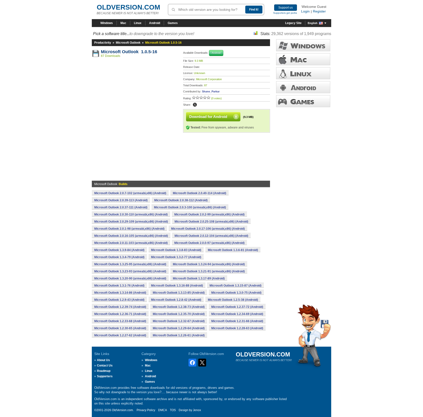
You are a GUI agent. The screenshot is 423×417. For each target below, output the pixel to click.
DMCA (162, 410)
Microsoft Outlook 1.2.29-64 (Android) (179, 328)
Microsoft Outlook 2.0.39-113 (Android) (121, 200)
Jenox (197, 410)
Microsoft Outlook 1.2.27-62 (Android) (120, 335)
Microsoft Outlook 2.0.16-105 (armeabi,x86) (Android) (131, 236)
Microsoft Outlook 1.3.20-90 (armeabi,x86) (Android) (130, 278)
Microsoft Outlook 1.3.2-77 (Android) (176, 257)
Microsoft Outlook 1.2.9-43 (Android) (119, 300)
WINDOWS (303, 45)
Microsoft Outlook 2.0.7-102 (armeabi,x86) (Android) (130, 193)
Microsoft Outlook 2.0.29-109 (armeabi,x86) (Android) (131, 221)
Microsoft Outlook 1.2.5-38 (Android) (233, 300)
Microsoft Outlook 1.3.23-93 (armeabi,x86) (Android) (130, 271)
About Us (103, 360)
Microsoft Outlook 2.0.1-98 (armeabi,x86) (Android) (129, 228)
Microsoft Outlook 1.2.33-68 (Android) (120, 321)
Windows (106, 23)
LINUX (303, 73)
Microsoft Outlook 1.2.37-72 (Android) (237, 307)
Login (305, 11)
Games (173, 23)
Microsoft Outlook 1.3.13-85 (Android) (179, 292)
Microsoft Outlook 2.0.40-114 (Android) (199, 193)
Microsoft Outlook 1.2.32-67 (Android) (179, 321)
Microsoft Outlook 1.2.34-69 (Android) (237, 314)
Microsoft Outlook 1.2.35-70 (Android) (179, 314)
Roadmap (103, 371)
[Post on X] (195, 105)
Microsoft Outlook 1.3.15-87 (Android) (235, 285)
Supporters (105, 376)
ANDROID (303, 87)
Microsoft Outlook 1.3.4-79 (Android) (119, 257)
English (312, 23)
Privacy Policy (146, 410)
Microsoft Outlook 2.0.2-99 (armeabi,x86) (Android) (209, 214)
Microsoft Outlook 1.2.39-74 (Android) (120, 307)
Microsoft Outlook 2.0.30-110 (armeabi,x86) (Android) (131, 214)
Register (319, 11)
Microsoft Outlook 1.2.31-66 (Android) (237, 321)
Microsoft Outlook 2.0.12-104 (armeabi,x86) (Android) (211, 236)
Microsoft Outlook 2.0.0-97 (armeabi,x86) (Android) (209, 243)
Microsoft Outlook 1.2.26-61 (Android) (179, 335)
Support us (285, 7)
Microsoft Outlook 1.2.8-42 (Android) (176, 300)
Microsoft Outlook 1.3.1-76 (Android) (119, 285)
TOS (173, 410)
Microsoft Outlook (128, 42)
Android (154, 23)
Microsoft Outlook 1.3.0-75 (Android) (236, 292)
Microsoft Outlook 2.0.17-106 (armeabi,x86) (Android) (208, 228)
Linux (137, 23)
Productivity (102, 42)
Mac (123, 23)
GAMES (303, 101)
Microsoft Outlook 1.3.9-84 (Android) (119, 250)
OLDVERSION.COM (128, 7)
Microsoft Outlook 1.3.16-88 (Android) (177, 285)
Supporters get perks (285, 13)
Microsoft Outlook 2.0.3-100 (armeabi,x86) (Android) (190, 207)
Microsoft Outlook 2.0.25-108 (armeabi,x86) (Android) (211, 221)
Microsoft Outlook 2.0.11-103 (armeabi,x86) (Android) (131, 243)
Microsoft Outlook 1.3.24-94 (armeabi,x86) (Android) (209, 264)
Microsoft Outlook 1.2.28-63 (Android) (237, 328)
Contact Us (105, 365)
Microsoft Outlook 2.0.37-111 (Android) (120, 207)
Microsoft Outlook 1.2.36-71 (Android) (120, 314)
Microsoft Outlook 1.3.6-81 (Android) (233, 250)
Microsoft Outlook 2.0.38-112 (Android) (181, 200)
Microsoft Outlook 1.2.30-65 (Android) (120, 328)
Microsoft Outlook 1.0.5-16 (129, 51)
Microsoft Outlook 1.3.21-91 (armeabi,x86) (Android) (209, 271)
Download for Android (208, 116)
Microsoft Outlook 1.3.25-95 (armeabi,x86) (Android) (130, 264)
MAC (303, 59)
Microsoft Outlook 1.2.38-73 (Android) (179, 307)
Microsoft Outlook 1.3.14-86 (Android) (120, 292)
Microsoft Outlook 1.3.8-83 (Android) (176, 250)
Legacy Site (293, 23)
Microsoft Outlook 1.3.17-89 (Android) (199, 278)
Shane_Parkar (211, 91)
